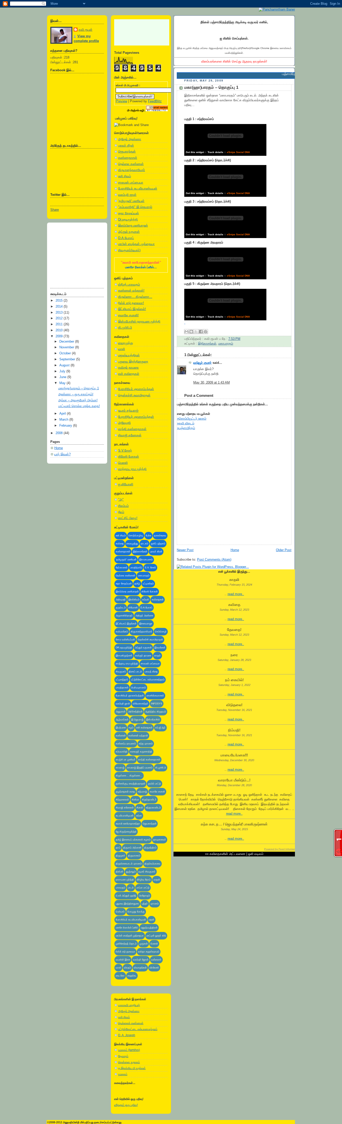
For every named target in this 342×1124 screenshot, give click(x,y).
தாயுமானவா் (159, 839)
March (64, 419)
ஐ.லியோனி (125, 484)
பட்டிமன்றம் (148, 583)
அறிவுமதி (124, 423)
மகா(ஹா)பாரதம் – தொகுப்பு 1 (78, 388)
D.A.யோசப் (126, 238)
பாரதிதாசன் (122, 687)
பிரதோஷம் (144, 895)
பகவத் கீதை (151, 671)
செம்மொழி (160, 631)
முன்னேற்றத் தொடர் (126, 943)
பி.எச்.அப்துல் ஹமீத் (126, 895)
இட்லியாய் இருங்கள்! (132, 309)
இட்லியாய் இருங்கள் (126, 623)
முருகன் (143, 943)
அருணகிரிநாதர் (124, 615)
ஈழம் (131, 727)
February (66, 425)
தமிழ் (137, 583)
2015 (60, 300)
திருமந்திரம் (150, 847)
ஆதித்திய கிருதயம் (155, 711)
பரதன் (156, 879)
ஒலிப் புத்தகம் (158, 543)
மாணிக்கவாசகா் (155, 695)
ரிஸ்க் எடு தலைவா (125, 951)
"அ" (121, 499)
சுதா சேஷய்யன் (128, 213)
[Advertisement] (75, 254)
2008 (60, 433)
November (67, 347)
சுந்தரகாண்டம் (153, 807)
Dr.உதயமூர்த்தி (128, 219)
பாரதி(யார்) (136, 567)
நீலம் (121, 512)
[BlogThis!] (191, 331)
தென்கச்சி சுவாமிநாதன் (134, 395)
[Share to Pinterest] (205, 331)
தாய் (118, 847)
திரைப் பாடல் (135, 671)
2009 (60, 336)
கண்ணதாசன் (127, 158)
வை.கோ (120, 975)
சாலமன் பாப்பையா (130, 182)
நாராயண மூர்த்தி (125, 879)
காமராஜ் (120, 767)
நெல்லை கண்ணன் (131, 164)
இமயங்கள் (159, 647)
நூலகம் (122, 1074)
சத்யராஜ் (142, 791)
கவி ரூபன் (85, 30)
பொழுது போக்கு (136, 911)
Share (54, 210)
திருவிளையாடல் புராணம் (129, 863)
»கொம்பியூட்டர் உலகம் (191, 418)
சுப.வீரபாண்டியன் (124, 815)
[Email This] (186, 331)
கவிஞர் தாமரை (128, 367)
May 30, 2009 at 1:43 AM (211, 382)
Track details (215, 152)
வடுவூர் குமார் (202, 363)
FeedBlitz (155, 101)
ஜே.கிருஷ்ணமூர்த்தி (126, 831)
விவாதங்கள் (140, 967)
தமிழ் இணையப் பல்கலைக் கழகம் (133, 839)
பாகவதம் (120, 887)
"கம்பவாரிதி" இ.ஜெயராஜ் (135, 207)
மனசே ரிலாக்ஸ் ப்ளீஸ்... (141, 267)
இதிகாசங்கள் (140, 551)
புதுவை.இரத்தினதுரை (127, 903)
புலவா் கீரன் (126, 145)
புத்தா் (145, 903)
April (63, 413)
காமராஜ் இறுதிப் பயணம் (139, 767)
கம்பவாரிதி (121, 751)
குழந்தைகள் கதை (125, 791)
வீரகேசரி (154, 967)
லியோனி (133, 607)
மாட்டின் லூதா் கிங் (156, 935)
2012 (60, 318)
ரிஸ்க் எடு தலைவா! (131, 303)
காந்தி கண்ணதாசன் (132, 429)
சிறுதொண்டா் (149, 799)
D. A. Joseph (126, 1035)
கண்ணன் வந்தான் (138, 735)
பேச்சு (148, 535)
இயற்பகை (121, 727)
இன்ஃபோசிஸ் (153, 719)
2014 (60, 306)
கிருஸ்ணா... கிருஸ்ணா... (135, 297)
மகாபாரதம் (143, 575)
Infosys (156, 703)
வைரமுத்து (125, 343)
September (67, 359)
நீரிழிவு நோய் (144, 879)
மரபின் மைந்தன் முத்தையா (136, 244)
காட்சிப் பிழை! (127, 518)
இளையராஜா (145, 623)
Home (58, 448)
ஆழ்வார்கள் (122, 719)
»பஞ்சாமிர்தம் (186, 428)
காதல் (157, 655)
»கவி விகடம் (185, 423)
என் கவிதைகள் (128, 374)
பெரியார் (120, 911)
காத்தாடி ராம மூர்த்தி (132, 469)
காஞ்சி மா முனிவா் (125, 759)
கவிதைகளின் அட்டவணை (227, 854)
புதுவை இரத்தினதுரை (133, 361)
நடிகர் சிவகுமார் (146, 871)
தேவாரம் (123, 1056)
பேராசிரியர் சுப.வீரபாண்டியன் (137, 188)
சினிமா (135, 799)
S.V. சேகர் (150, 567)
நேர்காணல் (121, 567)
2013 (60, 312)
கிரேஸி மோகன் (128, 456)
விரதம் (127, 967)
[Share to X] (196, 331)
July (62, 371)
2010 (60, 330)
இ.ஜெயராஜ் (137, 719)
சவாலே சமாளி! (128, 315)
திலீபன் (119, 871)
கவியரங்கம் (122, 631)
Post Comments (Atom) (214, 559)
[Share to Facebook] (200, 331)
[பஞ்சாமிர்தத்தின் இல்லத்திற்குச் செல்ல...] (277, 9)
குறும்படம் (121, 607)
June (63, 377)
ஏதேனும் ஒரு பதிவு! (126, 1105)
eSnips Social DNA (238, 152)
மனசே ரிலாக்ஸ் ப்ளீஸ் (127, 927)
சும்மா (139, 815)
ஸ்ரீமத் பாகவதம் (129, 284)
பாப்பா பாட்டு (142, 887)
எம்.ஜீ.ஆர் (160, 727)
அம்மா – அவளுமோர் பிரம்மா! (78, 400)
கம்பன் (145, 599)
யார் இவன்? (62, 454)
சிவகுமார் (121, 671)
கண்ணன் (121, 735)
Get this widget (195, 152)
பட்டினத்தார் (122, 679)
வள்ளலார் (156, 959)
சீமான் (139, 807)
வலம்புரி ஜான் (127, 195)
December (67, 341)
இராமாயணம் (146, 559)
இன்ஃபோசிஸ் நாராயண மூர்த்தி (139, 321)
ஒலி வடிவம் (255, 854)
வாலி (121, 349)
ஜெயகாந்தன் (127, 151)
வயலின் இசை (123, 959)
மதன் (151, 919)
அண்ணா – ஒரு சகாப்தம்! (75, 394)
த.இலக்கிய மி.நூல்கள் (132, 1068)
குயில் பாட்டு (154, 783)
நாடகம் (144, 543)
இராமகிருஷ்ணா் (124, 655)
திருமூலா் (120, 855)
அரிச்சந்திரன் (135, 711)
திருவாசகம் (134, 855)
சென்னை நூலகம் (129, 1062)
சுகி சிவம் (124, 176)
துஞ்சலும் (131, 871)
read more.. (236, 594)
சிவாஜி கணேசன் (129, 435)
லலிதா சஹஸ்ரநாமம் (148, 951)
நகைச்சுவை (160, 535)
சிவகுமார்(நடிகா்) (129, 250)
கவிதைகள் (157, 599)
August (65, 365)
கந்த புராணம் (146, 743)
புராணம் (154, 903)
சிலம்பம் (123, 506)
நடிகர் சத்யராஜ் (128, 410)
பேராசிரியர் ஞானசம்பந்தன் (136, 389)
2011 (60, 324)
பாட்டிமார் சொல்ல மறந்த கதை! (79, 406)
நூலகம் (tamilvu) (129, 1050)
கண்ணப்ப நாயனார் (126, 743)
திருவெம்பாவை (152, 863)
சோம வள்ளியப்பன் (125, 639)
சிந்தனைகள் (122, 799)
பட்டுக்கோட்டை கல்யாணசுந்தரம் (147, 679)
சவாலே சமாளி (157, 791)
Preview (121, 101)
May (63, 383)
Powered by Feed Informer (279, 849)
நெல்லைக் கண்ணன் (130, 1023)
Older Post (283, 550)
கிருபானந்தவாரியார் (131, 170)
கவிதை (120, 543)
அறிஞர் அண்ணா (129, 139)
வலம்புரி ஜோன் (140, 959)
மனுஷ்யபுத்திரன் (129, 355)
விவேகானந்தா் (140, 703)
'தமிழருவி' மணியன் (131, 201)
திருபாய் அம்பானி (132, 847)
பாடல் (131, 887)
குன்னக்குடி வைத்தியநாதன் (130, 783)
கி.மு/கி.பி (125, 327)
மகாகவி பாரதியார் (129, 1005)
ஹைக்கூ (131, 975)
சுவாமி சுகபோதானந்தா (128, 823)
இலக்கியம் (133, 599)
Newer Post (185, 550)
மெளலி (123, 463)
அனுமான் (120, 711)
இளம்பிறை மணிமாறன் (133, 225)
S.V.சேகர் (125, 450)
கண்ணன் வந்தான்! (131, 290)
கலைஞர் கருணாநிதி (141, 751)
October (65, 353)
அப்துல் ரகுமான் (129, 232)
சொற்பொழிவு (135, 535)
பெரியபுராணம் (138, 687)
